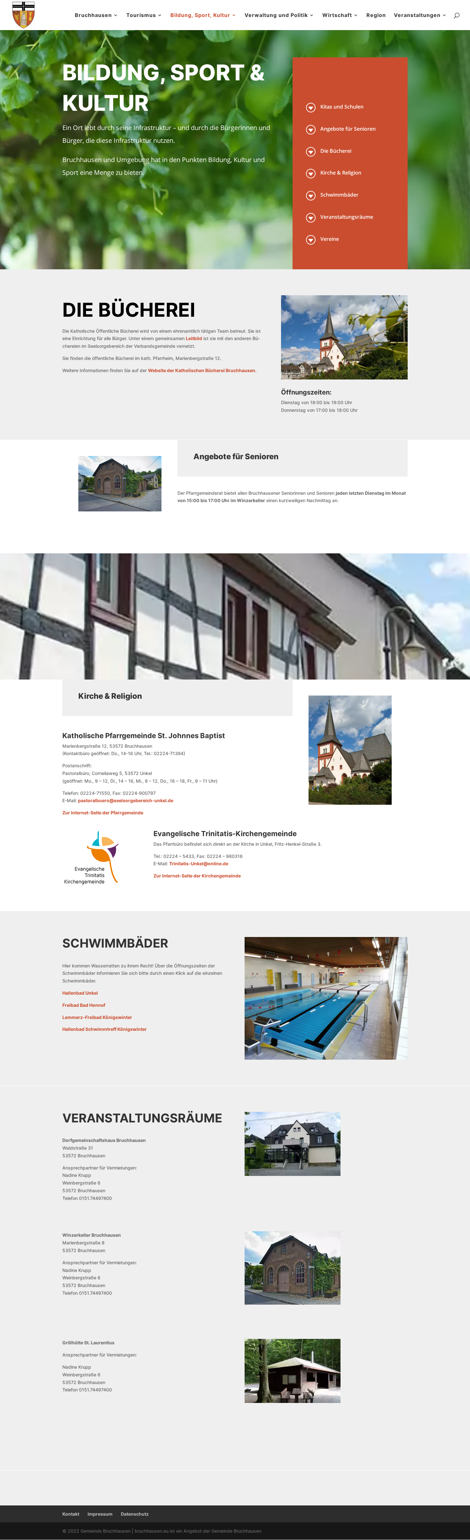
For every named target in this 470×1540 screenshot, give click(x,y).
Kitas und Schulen (342, 106)
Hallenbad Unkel (80, 993)
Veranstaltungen (417, 15)
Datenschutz (135, 1514)
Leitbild (194, 338)
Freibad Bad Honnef (83, 1005)
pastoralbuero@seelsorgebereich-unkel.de (125, 800)
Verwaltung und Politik (276, 15)
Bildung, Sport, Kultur (200, 15)
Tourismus (141, 15)
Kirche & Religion (340, 172)
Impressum (100, 1514)
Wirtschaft (337, 15)
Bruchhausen (93, 15)
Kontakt (70, 1514)
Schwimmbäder (339, 194)
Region (376, 15)
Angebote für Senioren (348, 128)
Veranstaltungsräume (346, 216)
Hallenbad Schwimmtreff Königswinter (104, 1029)
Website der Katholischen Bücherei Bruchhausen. (202, 370)
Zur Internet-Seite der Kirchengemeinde (197, 875)
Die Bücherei (335, 150)
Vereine (329, 238)
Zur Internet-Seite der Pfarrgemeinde (102, 812)
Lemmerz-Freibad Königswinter (97, 1017)
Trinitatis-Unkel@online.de (198, 863)
